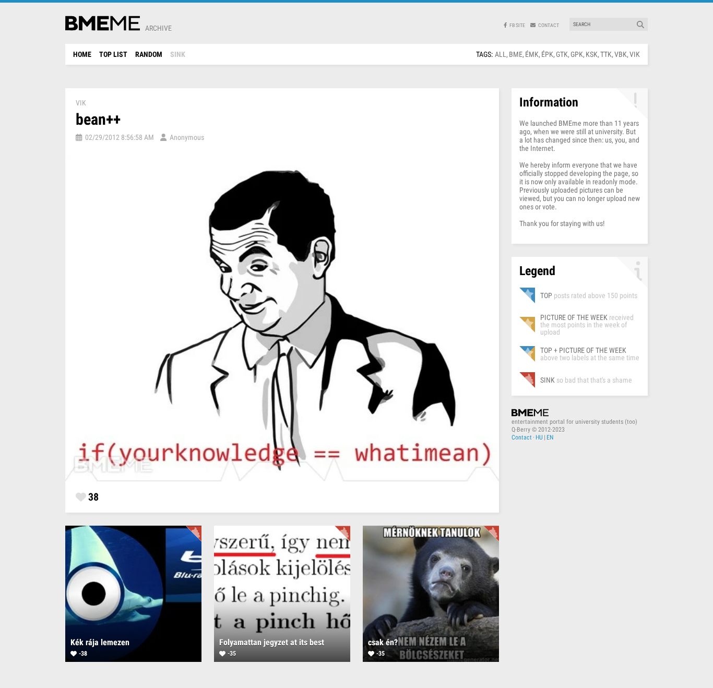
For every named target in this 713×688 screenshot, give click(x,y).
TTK (606, 54)
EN (549, 437)
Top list (113, 54)
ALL (500, 54)
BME (515, 54)
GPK (577, 54)
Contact (522, 437)
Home (82, 54)
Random (148, 54)
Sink (177, 54)
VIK (634, 54)
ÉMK (532, 54)
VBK (620, 54)
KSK (592, 54)
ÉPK (547, 54)
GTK (562, 54)
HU (539, 437)
